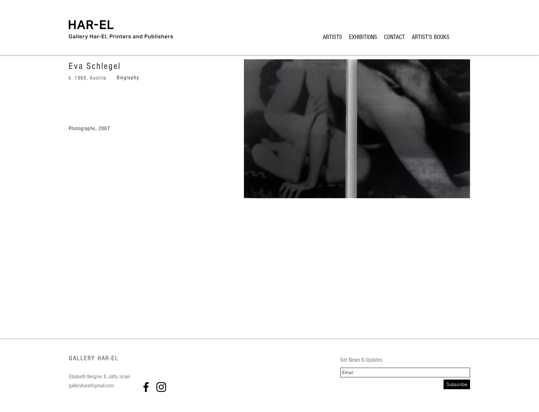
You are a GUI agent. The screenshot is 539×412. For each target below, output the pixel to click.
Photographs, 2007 (89, 128)
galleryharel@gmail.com (91, 385)
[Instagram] (161, 387)
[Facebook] (146, 387)
